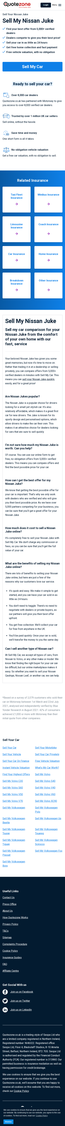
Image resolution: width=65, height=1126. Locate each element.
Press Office (9, 904)
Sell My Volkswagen (14, 807)
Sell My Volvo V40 (45, 787)
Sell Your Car (9, 747)
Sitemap (7, 937)
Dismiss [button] (8, 1122)
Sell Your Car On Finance (16, 761)
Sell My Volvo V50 (13, 794)
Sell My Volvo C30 (13, 781)
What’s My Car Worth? (47, 767)
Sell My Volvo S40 (45, 781)
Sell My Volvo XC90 (46, 801)
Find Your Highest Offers (16, 774)
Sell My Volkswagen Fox (48, 850)
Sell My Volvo (42, 774)
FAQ (5, 964)
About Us (8, 910)
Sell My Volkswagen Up (48, 818)
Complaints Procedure (15, 944)
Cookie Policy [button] (42, 1116)
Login (45, 5)
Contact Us (9, 897)
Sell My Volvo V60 (45, 794)
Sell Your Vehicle (12, 754)
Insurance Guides (12, 957)
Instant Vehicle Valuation (16, 767)
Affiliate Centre (11, 970)
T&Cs (6, 930)
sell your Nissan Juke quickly (38, 379)
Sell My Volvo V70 (13, 801)
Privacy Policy (10, 924)
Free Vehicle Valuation (47, 761)
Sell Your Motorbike (46, 747)
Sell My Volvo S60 (13, 787)
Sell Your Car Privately (47, 754)
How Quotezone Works (15, 917)
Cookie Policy (10, 950)
